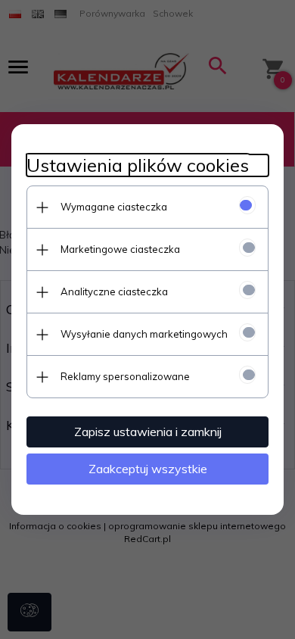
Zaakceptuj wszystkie (147, 468)
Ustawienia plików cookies (137, 165)
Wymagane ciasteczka (114, 207)
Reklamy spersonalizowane (125, 376)
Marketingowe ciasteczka (120, 249)
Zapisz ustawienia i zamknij (148, 431)
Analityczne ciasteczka (114, 291)
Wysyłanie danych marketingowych (144, 334)
